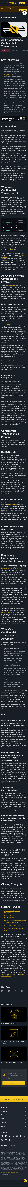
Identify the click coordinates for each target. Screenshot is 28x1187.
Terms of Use (19, 1170)
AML (8, 592)
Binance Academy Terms (12, 1172)
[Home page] (11, 3)
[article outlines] (24, 13)
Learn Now (23, 10)
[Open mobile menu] (26, 3)
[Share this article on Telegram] (15, 991)
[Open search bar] (17, 3)
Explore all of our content (12, 1099)
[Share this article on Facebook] (9, 991)
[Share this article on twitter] (2, 991)
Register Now (14, 1083)
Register (21, 3)
